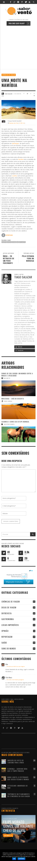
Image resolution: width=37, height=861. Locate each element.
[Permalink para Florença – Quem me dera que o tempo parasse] (3, 770)
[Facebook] (10, 2)
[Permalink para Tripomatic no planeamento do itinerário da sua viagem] (3, 795)
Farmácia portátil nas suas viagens (16, 666)
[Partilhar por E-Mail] (34, 96)
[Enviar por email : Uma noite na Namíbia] (3, 235)
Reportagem (6, 636)
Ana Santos (7, 378)
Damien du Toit (13, 123)
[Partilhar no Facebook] (24, 94)
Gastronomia (7, 619)
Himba (14, 242)
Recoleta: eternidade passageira (15, 679)
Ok (14, 858)
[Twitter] (26, 2)
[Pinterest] (22, 2)
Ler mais (21, 858)
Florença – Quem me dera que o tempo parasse (17, 770)
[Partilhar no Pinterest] (34, 94)
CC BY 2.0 (21, 123)
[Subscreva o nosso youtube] (3, 559)
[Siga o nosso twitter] (3, 553)
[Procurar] (3, 2)
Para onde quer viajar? (19, 23)
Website (19, 347)
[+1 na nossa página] (21, 559)
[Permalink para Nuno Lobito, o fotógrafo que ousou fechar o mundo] (3, 778)
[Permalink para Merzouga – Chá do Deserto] (18, 411)
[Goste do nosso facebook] (21, 553)
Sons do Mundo (8, 648)
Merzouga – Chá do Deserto (12, 398)
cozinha (14, 176)
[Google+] (14, 2)
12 (34, 769)
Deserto (4, 242)
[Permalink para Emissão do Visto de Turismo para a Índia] (3, 761)
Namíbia (20, 159)
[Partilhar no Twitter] (27, 94)
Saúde (4, 642)
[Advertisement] (18, 47)
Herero (9, 242)
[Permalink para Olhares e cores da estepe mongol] (18, 434)
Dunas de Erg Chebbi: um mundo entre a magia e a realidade (17, 374)
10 (34, 777)
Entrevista (6, 613)
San (17, 242)
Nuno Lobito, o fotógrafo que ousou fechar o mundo (18, 778)
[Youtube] (29, 2)
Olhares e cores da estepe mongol (15, 421)
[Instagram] (18, 2)
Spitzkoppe (15, 143)
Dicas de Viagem (8, 607)
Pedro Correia (8, 401)
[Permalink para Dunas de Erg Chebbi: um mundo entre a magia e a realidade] (18, 388)
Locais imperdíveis (10, 624)
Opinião (4, 630)
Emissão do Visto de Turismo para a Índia (15, 761)
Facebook (20, 350)
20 (34, 760)
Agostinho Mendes (9, 424)
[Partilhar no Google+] (30, 94)
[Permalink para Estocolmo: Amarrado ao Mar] (3, 787)
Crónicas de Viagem (8, 75)
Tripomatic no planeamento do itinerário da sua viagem (18, 795)
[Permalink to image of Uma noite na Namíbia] (18, 109)
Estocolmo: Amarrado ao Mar (17, 786)
